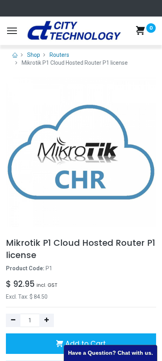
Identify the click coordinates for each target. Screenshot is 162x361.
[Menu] (12, 30)
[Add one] (46, 320)
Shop (33, 55)
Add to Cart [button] (84, 343)
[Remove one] (13, 320)
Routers (59, 55)
